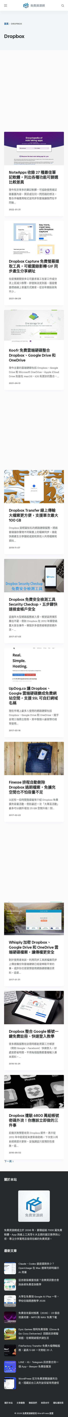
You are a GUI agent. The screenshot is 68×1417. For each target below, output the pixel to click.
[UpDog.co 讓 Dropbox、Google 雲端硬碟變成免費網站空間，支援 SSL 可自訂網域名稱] (34, 664)
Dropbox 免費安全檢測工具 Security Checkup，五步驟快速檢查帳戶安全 (33, 604)
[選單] (5, 5)
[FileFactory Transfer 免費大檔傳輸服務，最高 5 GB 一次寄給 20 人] (10, 1350)
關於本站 (8, 1403)
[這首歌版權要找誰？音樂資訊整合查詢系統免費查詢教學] (10, 1285)
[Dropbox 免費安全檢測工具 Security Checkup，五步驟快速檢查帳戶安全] (34, 575)
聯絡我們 (33, 1403)
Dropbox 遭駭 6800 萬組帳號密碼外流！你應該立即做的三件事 (34, 1120)
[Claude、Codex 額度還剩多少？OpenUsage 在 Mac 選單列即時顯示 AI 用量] (10, 1268)
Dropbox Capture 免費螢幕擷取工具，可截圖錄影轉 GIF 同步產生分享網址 (34, 266)
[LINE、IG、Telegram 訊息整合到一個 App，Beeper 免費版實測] (10, 1367)
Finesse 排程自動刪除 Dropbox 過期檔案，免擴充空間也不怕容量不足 (32, 787)
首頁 (6, 23)
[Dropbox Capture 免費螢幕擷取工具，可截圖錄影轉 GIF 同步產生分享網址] (34, 237)
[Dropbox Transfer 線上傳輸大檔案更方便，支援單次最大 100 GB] (34, 486)
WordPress (43, 1413)
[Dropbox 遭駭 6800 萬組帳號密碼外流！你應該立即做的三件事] (34, 1091)
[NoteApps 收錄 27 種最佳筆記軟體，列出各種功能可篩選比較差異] (34, 148)
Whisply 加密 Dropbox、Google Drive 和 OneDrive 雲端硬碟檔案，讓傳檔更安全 (33, 947)
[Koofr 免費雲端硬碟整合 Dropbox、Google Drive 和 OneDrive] (34, 326)
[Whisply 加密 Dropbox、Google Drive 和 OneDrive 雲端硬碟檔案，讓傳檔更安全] (34, 918)
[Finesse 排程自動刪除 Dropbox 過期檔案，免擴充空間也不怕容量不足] (34, 758)
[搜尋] (63, 5)
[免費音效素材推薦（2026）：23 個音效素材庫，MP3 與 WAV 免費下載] (10, 1317)
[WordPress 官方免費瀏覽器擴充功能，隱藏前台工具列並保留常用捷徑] (10, 1383)
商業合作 (45, 1403)
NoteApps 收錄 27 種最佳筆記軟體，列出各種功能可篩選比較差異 (33, 177)
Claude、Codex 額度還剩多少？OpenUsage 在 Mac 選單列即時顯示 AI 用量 (39, 1268)
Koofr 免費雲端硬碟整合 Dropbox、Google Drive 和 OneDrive (32, 355)
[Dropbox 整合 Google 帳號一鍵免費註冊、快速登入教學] (34, 1007)
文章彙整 (21, 1403)
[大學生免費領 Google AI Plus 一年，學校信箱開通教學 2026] (10, 1301)
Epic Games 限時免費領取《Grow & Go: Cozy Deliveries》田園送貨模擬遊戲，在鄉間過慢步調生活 (39, 1333)
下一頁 (8, 1161)
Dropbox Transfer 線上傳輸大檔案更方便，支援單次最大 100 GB (33, 515)
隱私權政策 (58, 1403)
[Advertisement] (34, 92)
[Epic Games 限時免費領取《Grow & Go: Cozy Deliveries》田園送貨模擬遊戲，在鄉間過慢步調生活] (10, 1334)
